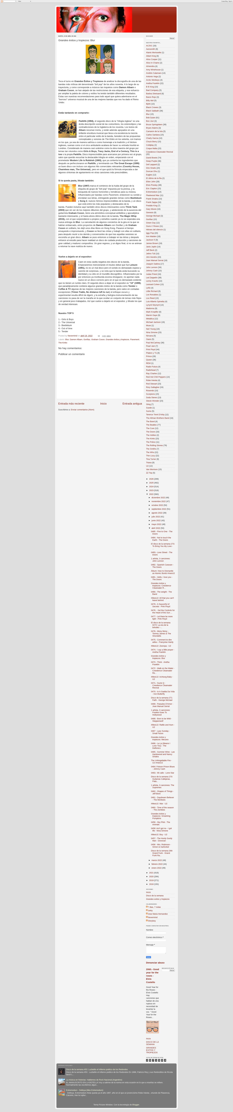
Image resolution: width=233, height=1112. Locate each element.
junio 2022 (156, 520)
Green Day (151, 223)
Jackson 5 (150, 240)
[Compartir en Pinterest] (110, 336)
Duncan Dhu (151, 171)
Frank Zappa (151, 202)
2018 (151, 884)
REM (148, 363)
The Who (150, 452)
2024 (151, 486)
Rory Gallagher (152, 387)
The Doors (150, 432)
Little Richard (152, 291)
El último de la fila (154, 178)
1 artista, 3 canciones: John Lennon (160, 559)
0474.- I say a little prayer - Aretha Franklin (162, 651)
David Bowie (151, 158)
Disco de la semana (154, 895)
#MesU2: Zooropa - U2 (161, 646)
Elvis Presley (152, 185)
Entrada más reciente (71, 403)
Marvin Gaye (151, 315)
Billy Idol (150, 100)
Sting (148, 404)
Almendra (150, 66)
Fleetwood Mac (152, 195)
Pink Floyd (150, 349)
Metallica (150, 319)
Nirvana (149, 336)
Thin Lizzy (150, 456)
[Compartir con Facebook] (108, 336)
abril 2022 (156, 528)
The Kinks (62, 343)
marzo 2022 (157, 860)
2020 (151, 876)
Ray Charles (151, 373)
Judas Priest (151, 274)
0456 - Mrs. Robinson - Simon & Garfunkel (161, 845)
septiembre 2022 (159, 509)
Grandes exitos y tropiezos (157, 899)
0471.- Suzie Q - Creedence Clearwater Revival (161, 685)
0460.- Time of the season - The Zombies (162, 808)
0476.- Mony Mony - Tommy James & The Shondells (161, 633)
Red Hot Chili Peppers (156, 377)
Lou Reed (150, 298)
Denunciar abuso (155, 962)
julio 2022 (156, 517)
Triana (149, 462)
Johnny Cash (152, 271)
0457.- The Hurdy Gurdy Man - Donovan (161, 839)
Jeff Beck (150, 250)
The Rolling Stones (154, 445)
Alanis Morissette (153, 52)
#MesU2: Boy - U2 (159, 834)
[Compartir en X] (106, 336)
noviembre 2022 (159, 501)
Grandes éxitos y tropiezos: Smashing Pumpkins (160, 816)
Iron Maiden (151, 236)
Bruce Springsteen (154, 124)
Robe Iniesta (151, 380)
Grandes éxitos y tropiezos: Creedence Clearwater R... (161, 585)
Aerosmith (150, 49)
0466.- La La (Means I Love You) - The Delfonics (160, 745)
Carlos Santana (153, 135)
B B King (150, 87)
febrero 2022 (157, 864)
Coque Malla (151, 148)
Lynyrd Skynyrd (153, 305)
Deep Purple (151, 161)
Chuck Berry (151, 141)
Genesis (149, 212)
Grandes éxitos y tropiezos (117, 339)
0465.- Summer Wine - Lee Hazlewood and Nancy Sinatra (163, 754)
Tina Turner (151, 459)
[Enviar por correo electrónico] (103, 336)
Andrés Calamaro (153, 73)
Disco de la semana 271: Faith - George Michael (162, 699)
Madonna (150, 308)
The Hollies (151, 435)
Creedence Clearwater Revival (159, 152)
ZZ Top (149, 473)
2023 (151, 490)
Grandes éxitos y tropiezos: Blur (158, 657)
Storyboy (152, 921)
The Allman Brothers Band (157, 418)
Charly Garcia (152, 138)
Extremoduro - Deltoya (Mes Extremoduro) (84, 1090)
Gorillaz (86, 339)
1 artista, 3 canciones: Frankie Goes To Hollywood (160, 712)
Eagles (149, 175)
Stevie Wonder (152, 401)
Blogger (135, 1105)
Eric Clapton (151, 188)
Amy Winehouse (153, 70)
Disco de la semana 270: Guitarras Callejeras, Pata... (162, 778)
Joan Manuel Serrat (154, 260)
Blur (67, 339)
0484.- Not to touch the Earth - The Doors (161, 539)
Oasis (148, 339)
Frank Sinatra (152, 199)
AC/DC (149, 46)
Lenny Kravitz (152, 281)
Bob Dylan (150, 117)
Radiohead (151, 370)
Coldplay (150, 145)
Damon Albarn (76, 339)
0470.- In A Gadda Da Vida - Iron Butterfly (163, 692)
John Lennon (151, 267)
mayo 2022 (157, 524)
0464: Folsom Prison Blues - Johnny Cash (163, 767)
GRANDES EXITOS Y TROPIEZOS (152, 1050)
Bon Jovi (150, 121)
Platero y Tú (151, 353)
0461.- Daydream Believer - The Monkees (162, 798)
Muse (148, 325)
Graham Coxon (98, 339)
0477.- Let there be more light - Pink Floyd (162, 617)
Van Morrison (152, 469)
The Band (150, 421)
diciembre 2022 (159, 497)
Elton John (150, 181)
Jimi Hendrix (151, 257)
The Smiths (151, 449)
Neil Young (151, 329)
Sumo (148, 411)
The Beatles (151, 425)
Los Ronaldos (152, 295)
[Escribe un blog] (105, 336)
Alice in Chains (152, 63)
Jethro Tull (150, 253)
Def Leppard (151, 164)
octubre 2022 (158, 505)
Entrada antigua (132, 403)
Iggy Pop (150, 233)
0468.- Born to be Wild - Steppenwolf (161, 719)
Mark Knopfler (152, 312)
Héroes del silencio (154, 229)
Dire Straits (151, 168)
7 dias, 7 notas (69, 11)
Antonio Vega (152, 76)
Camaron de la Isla (154, 131)
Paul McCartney (153, 343)
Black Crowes (152, 107)
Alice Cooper (151, 59)
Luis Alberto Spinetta (155, 301)
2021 (151, 873)
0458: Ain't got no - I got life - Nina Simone (161, 829)
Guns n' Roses (152, 226)
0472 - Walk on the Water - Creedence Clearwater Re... (162, 670)
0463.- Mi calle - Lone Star (162, 773)
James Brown (152, 243)
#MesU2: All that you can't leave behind (162, 599)
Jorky (150, 910)
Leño (148, 288)
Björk (148, 104)
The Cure (150, 428)
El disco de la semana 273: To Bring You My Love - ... (163, 546)
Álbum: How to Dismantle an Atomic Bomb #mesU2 (163, 572)
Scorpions (150, 394)
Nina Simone (151, 332)
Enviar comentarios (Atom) (82, 410)
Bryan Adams (152, 128)
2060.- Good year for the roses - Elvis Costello (152, 975)
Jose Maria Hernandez (158, 914)
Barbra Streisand (153, 93)
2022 (151, 494)
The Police (150, 442)
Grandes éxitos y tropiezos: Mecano (159, 738)
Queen (149, 360)
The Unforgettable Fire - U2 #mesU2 (161, 761)
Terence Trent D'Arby (155, 414)
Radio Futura (151, 367)
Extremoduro (151, 192)
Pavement (134, 339)
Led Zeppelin (151, 277)
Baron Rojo (151, 97)
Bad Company (152, 90)
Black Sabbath (152, 111)
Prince (149, 356)
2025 (151, 483)
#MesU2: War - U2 (159, 803)
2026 (151, 479)
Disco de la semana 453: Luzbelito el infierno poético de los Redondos (97, 1069)
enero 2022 (157, 868)
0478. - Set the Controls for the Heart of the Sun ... (163, 611)
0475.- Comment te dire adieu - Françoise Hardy (162, 641)
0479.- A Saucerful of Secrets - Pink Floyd (160, 605)
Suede (149, 408)
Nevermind (152, 917)
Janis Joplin (151, 247)
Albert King (151, 56)
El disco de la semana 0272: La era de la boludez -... (160, 624)
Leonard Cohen (153, 284)
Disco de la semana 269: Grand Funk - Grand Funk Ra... (162, 853)
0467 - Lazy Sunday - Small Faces (160, 732)
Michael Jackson (153, 322)
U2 (147, 466)
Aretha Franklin (152, 83)
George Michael (153, 216)
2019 (151, 880)
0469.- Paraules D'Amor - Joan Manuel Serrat (162, 705)
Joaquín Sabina (153, 264)
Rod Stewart (151, 384)
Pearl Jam (150, 346)
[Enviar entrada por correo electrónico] (98, 336)
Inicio (103, 403)
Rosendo (150, 390)
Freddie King (151, 205)
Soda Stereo (151, 397)
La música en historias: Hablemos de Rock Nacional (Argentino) (94, 1080)
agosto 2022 (157, 513)
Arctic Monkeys (153, 80)
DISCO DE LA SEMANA (152, 1043)
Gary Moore (151, 209)
